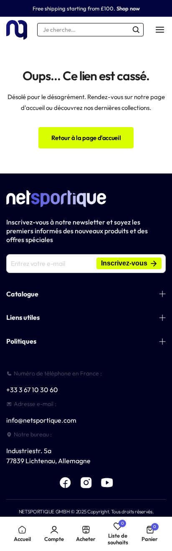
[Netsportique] (16, 30)
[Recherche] (136, 29)
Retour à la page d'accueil (86, 138)
